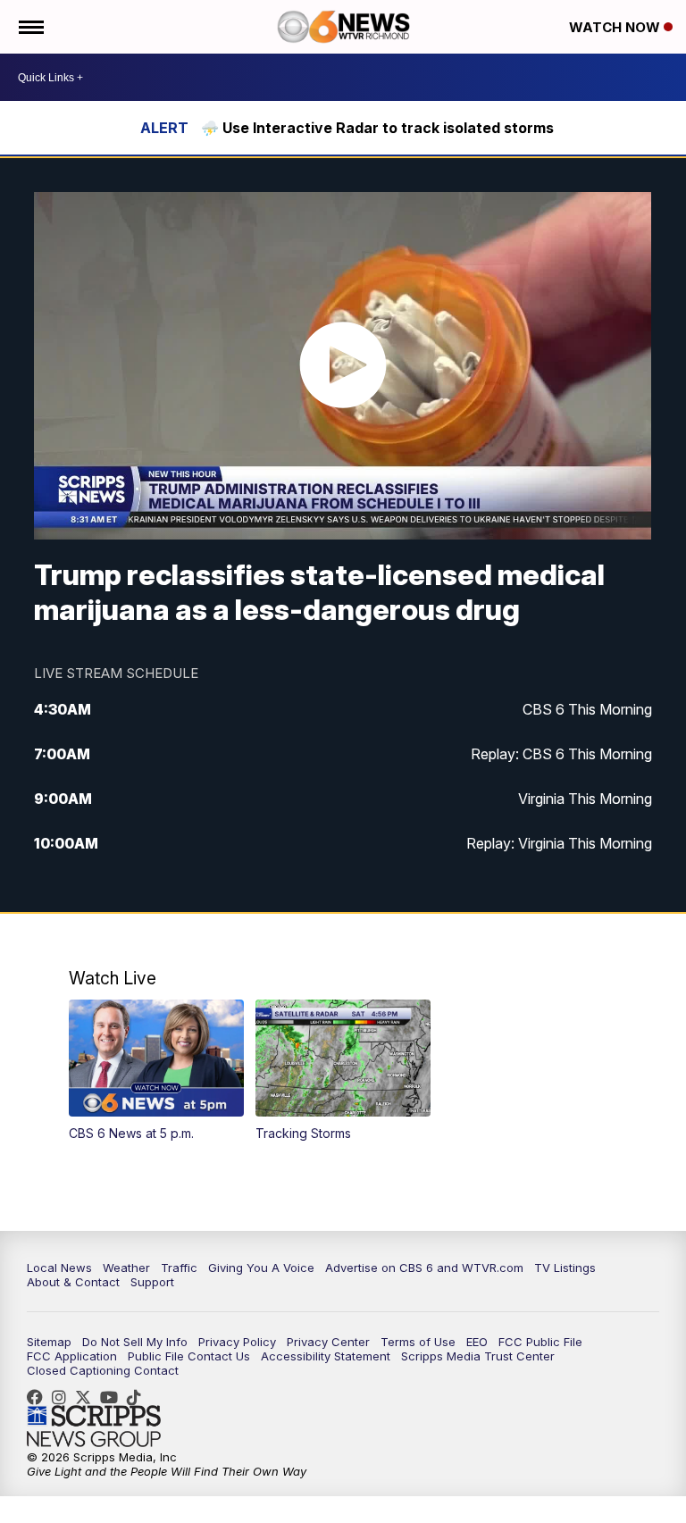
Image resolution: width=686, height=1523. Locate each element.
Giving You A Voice (261, 1267)
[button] (157, 1071)
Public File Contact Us (189, 1356)
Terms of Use (418, 1342)
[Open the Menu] (29, 27)
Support (152, 1282)
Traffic (179, 1267)
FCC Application (72, 1356)
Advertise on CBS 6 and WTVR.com (424, 1267)
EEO (477, 1342)
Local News (59, 1267)
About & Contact (73, 1282)
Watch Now (616, 27)
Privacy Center (328, 1342)
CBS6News (39, 1397)
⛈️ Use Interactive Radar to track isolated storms (377, 128)
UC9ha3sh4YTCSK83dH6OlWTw (113, 1397)
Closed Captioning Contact (103, 1370)
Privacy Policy (237, 1342)
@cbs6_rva (138, 1397)
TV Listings (565, 1267)
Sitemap (49, 1342)
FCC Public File (540, 1342)
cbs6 (63, 1397)
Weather (126, 1267)
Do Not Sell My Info (135, 1342)
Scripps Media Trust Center (478, 1356)
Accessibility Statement (325, 1356)
